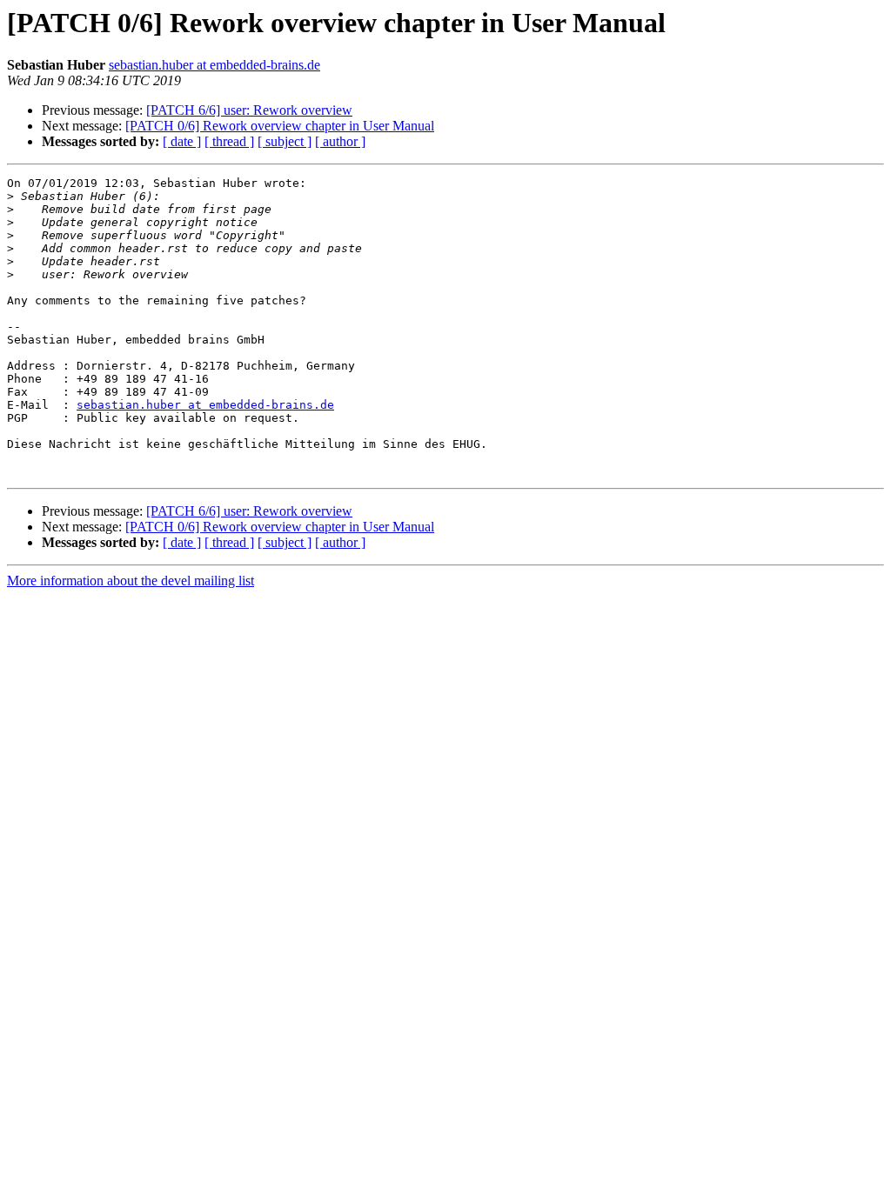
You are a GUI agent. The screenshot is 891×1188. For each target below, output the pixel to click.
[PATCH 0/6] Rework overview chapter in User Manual (279, 125)
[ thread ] (229, 141)
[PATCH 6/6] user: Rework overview (249, 110)
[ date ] (182, 141)
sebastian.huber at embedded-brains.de (214, 64)
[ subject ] (285, 141)
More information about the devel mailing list (130, 580)
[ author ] (340, 141)
